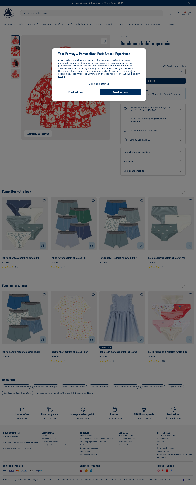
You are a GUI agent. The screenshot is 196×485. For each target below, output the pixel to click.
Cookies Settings (99, 83)
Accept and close (120, 91)
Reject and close (75, 91)
